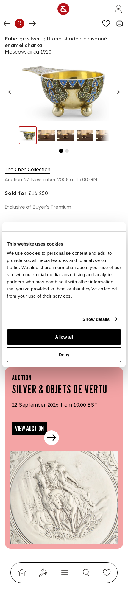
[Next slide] (116, 92)
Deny (64, 354)
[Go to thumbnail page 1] (61, 151)
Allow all (64, 337)
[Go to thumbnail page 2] (67, 151)
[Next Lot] (32, 23)
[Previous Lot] (7, 23)
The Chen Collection (27, 169)
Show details (96, 319)
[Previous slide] (11, 92)
